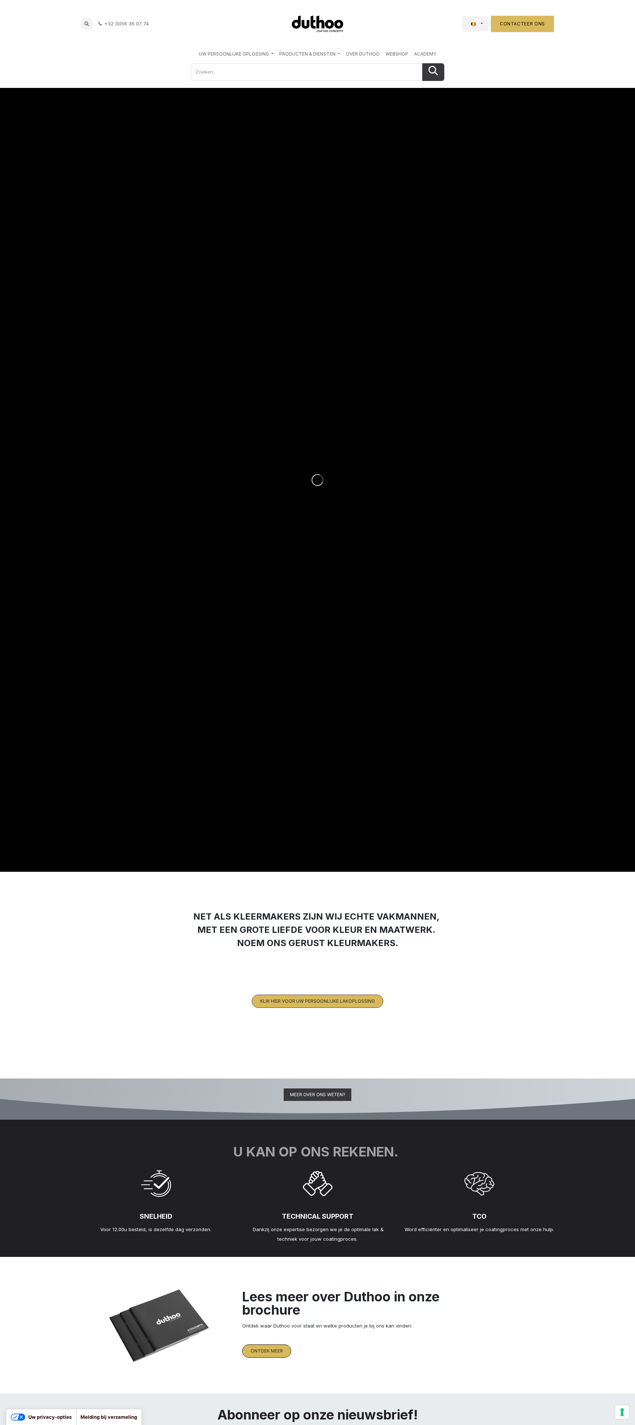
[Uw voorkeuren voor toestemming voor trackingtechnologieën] (622, 1412)
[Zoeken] (433, 72)
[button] (86, 24)
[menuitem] (236, 54)
